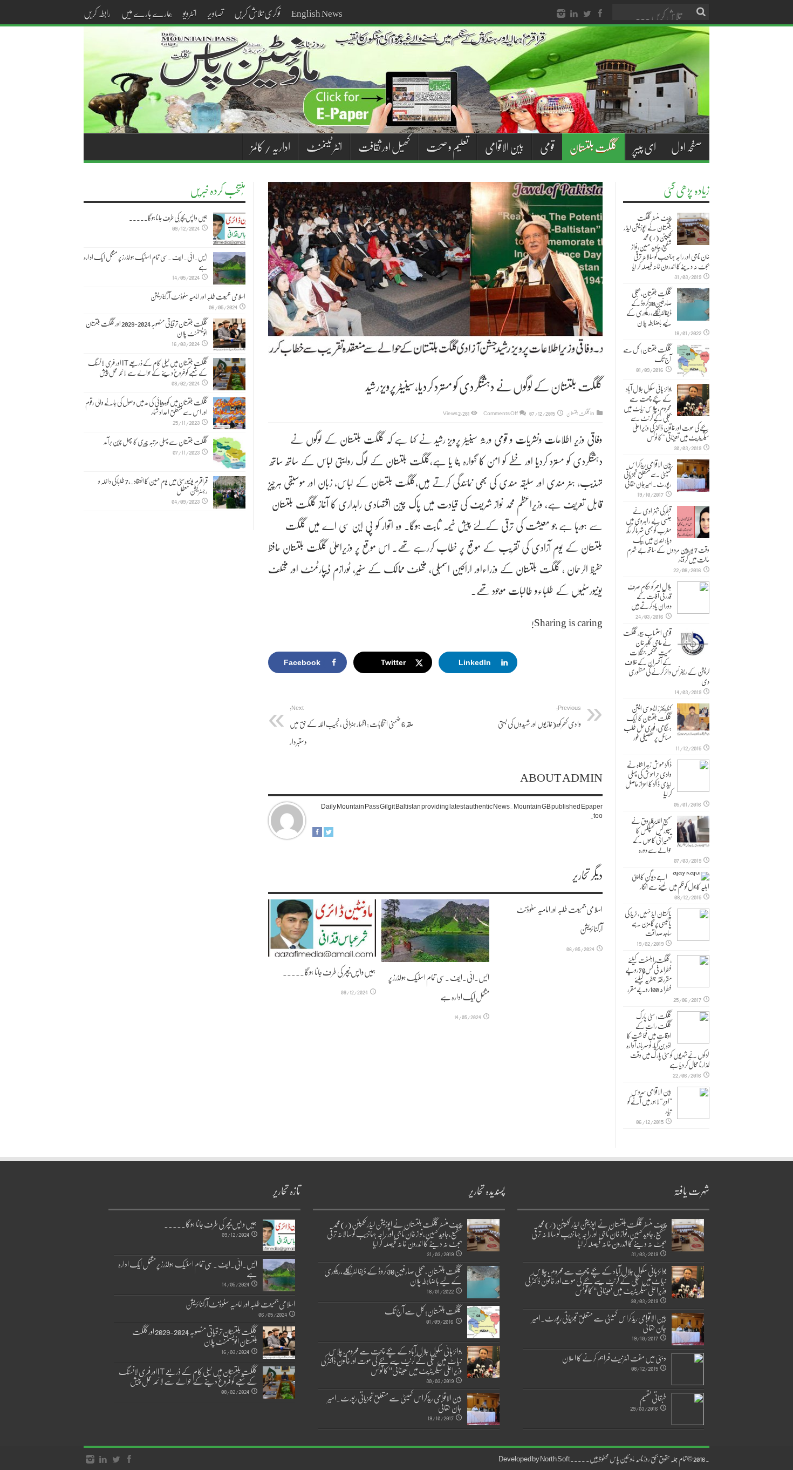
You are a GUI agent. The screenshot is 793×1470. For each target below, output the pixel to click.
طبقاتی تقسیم (653, 1397)
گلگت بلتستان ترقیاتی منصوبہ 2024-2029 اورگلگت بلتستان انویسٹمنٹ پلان (147, 328)
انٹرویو (189, 13)
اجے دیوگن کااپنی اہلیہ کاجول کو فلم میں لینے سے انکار (670, 881)
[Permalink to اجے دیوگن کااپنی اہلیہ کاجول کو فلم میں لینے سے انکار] (691, 876)
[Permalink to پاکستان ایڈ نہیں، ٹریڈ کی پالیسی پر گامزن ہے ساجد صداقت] (693, 925)
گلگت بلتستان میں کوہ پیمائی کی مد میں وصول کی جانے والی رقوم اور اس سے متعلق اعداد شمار (146, 407)
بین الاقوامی (504, 146)
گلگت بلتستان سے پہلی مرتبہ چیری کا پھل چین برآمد (156, 441)
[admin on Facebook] (317, 834)
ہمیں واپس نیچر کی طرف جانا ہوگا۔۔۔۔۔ (329, 971)
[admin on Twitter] (328, 834)
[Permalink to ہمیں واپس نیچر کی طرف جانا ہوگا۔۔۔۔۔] (322, 928)
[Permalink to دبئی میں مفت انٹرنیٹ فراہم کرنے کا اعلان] (688, 1369)
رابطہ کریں (97, 13)
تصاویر (215, 13)
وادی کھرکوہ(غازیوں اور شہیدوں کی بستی (539, 716)
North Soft (555, 1458)
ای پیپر (644, 146)
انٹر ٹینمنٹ (324, 146)
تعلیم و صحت (447, 146)
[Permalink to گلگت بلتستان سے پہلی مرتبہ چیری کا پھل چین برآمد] (229, 453)
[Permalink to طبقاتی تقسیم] (688, 1409)
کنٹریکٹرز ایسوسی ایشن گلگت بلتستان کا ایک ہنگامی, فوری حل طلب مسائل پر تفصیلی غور (648, 723)
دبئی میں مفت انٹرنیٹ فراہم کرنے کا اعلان (614, 1357)
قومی (547, 146)
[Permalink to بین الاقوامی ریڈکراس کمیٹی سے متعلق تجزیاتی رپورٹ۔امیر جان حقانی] (693, 475)
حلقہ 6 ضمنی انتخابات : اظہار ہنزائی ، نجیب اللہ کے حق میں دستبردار (352, 725)
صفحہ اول (686, 146)
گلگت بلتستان (593, 146)
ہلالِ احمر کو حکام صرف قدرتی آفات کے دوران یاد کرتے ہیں (649, 596)
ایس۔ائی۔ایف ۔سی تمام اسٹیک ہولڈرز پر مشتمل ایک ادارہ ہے (146, 261)
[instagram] (561, 14)
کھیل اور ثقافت (384, 146)
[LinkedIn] (574, 14)
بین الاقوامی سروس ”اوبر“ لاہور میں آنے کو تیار (649, 1101)
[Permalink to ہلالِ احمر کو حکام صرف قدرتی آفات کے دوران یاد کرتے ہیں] (693, 597)
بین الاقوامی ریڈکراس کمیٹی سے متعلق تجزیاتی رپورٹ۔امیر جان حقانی (648, 474)
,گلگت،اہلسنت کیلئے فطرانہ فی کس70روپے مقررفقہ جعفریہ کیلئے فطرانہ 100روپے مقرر (648, 974)
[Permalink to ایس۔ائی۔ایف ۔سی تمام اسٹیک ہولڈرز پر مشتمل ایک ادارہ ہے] (435, 930)
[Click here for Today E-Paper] (396, 120)
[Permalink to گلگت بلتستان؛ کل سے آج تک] (693, 360)
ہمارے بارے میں (146, 13)
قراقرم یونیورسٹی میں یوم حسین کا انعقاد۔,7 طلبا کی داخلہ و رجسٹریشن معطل (153, 485)
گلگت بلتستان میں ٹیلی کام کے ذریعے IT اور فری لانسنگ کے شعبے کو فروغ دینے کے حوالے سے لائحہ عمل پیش (148, 367)
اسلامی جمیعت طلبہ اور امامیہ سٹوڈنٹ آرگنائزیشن (198, 296)
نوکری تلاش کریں (257, 13)
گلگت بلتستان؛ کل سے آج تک (647, 354)
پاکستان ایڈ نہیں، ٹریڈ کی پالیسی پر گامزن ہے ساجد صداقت (648, 923)
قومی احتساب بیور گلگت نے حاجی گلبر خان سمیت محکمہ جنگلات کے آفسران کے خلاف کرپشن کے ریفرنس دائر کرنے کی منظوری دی (666, 657)
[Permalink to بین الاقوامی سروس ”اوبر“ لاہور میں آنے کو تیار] (693, 1103)
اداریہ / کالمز (270, 146)
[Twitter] (587, 14)
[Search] (701, 12)
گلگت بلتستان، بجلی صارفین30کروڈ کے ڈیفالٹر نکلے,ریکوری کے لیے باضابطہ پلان (649, 307)
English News (317, 13)
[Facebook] (599, 14)
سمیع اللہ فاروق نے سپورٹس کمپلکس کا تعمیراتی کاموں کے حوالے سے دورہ (651, 835)
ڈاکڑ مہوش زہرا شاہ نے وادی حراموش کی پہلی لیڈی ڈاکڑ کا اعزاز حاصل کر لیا (648, 779)
